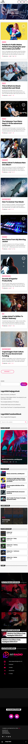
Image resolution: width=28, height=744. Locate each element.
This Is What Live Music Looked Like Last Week (11, 87)
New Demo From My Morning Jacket (14, 240)
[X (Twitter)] (4, 736)
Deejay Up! (9, 532)
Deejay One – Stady (12, 538)
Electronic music (6, 199)
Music (4, 83)
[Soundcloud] (6, 736)
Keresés (2, 381)
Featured (4, 237)
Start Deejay (6, 520)
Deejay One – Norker (12, 557)
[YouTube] (2, 736)
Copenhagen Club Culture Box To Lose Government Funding (13, 354)
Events (4, 42)
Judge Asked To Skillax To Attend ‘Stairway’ (12, 317)
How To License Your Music (13, 202)
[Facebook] (10, 736)
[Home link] (3, 2)
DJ (3, 313)
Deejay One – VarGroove (13, 551)
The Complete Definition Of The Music (10, 402)
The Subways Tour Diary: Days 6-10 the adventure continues (12, 123)
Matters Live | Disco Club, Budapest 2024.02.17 (11, 641)
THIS (19, 728)
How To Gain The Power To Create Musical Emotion (13, 407)
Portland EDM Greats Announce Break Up (10, 404)
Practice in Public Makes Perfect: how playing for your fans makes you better (13, 47)
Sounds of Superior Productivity (9, 280)
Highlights (5, 160)
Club (4, 517)
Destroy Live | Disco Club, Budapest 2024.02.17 (16, 634)
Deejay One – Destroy (12, 545)
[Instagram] (8, 736)
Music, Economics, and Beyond (8, 394)
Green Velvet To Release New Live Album (14, 164)
